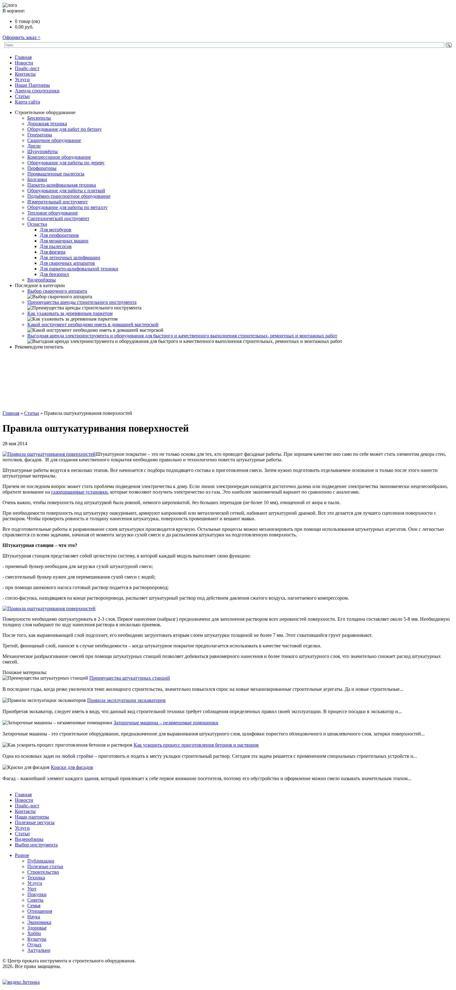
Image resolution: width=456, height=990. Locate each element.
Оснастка (37, 224)
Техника (36, 877)
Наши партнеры (32, 816)
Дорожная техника (47, 123)
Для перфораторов (59, 235)
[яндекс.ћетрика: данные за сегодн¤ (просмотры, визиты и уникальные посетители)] (21, 982)
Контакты (25, 74)
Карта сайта (27, 101)
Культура (36, 939)
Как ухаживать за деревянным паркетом (70, 313)
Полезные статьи (45, 866)
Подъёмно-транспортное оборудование (68, 196)
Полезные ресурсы (35, 822)
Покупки (37, 894)
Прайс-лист (27, 68)
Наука (33, 916)
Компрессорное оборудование (59, 157)
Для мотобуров (55, 229)
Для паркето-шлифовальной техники (79, 268)
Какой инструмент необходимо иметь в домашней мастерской (93, 324)
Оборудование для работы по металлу (67, 207)
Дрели (34, 146)
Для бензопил (54, 274)
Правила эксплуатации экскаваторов (126, 700)
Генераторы (39, 134)
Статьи (22, 96)
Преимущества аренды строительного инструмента (81, 302)
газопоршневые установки (79, 492)
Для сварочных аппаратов (67, 263)
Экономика (39, 922)
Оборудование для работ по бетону (64, 129)
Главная (23, 57)
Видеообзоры (41, 279)
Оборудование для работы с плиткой (66, 190)
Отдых (34, 944)
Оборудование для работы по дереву (66, 162)
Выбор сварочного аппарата (57, 291)
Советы (35, 900)
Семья (33, 905)
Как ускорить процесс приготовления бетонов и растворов (196, 745)
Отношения (39, 911)
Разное (22, 855)
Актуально (38, 950)
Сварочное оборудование (54, 140)
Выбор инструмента (36, 844)
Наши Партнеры (32, 85)
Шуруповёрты (42, 151)
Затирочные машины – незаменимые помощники (166, 722)
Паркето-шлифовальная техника (61, 185)
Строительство (43, 872)
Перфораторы (41, 168)
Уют (31, 888)
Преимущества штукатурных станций (129, 678)
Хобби (34, 933)
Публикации (40, 860)
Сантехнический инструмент (58, 218)
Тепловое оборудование (52, 212)
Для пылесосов (56, 246)
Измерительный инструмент (57, 201)
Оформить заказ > (21, 37)
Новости (24, 62)
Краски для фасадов (72, 767)
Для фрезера (52, 252)
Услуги (22, 79)
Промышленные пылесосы (55, 173)
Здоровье (37, 927)
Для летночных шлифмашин (70, 257)
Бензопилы (39, 118)
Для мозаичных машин (64, 240)
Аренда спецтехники (37, 90)
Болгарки (37, 179)
